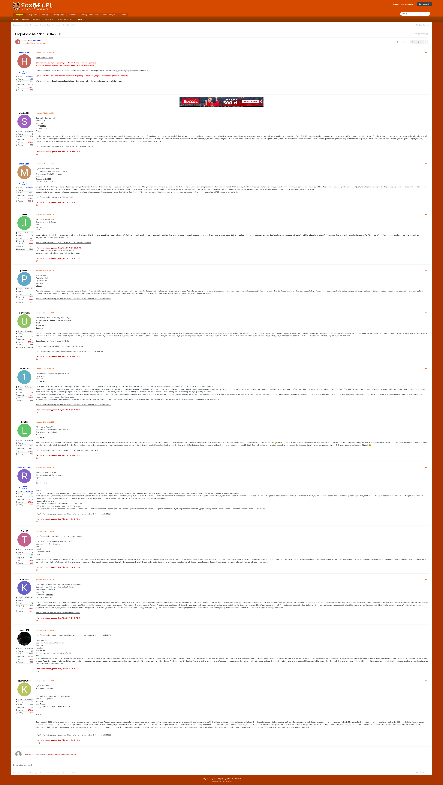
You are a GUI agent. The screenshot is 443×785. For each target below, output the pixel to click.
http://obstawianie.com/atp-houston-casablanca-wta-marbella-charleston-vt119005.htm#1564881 (73, 635)
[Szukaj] (427, 14)
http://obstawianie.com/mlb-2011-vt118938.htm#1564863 (58, 613)
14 (32, 606)
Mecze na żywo (109, 15)
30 (32, 448)
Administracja (49, 19)
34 (32, 297)
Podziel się (402, 42)
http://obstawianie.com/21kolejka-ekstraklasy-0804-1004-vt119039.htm (63, 243)
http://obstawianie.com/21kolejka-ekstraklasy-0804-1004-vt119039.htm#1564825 (67, 450)
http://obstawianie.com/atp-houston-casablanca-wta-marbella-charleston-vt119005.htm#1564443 (73, 299)
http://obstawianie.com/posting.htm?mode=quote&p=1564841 (59, 536)
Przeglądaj (19, 15)
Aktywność (33, 15)
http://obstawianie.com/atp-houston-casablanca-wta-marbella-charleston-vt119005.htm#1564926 (73, 735)
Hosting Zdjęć (59, 15)
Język (204, 779)
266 (31, 656)
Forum (15, 19)
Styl (212, 779)
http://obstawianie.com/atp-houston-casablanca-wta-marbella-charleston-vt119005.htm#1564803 (73, 405)
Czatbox (72, 15)
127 (31, 707)
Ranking (79, 19)
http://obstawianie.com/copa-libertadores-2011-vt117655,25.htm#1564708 (64, 146)
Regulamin (36, 19)
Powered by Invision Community (221, 781)
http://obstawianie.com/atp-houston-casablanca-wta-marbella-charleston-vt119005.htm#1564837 (73, 514)
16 (32, 139)
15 (32, 339)
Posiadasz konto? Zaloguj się (403, 4)
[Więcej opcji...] (426, 52)
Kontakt (238, 779)
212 (31, 499)
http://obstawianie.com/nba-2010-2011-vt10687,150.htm (57, 197)
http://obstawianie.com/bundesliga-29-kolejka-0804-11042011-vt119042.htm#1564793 (69, 351)
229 (31, 84)
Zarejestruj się (424, 4)
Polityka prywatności (225, 779)
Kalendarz (25, 19)
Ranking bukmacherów (89, 15)
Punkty (123, 15)
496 (31, 195)
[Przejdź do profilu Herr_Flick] (17, 41)
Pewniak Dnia (41, 43)
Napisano (45, 53)
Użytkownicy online (65, 19)
